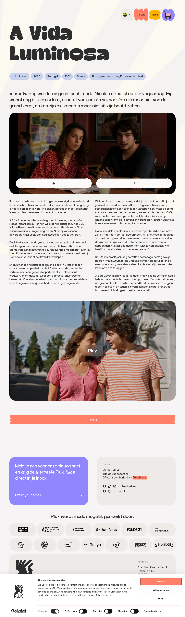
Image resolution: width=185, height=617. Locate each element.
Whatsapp (139, 477)
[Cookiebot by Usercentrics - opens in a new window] (18, 611)
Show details (150, 611)
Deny (160, 598)
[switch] (83, 611)
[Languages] (126, 14)
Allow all (161, 581)
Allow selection (161, 590)
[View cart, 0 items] (168, 14)
